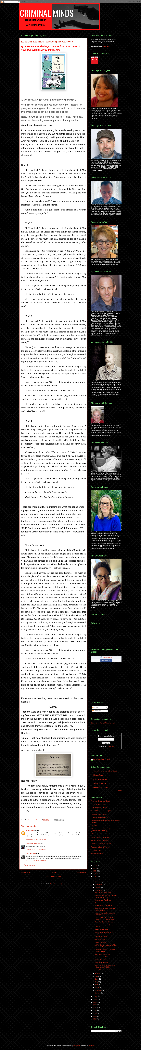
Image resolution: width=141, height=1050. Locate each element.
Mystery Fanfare (98, 775)
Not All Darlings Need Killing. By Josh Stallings (105, 909)
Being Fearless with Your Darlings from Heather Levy (105, 896)
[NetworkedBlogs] (106, 657)
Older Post (81, 872)
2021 (95, 879)
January (98, 993)
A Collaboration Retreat (102, 957)
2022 (95, 876)
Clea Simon (30, 830)
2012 (95, 1019)
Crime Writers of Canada (99, 807)
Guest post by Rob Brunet (103, 900)
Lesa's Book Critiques (100, 787)
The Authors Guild (97, 853)
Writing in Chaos (100, 939)
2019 (95, 999)
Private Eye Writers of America (101, 844)
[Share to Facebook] (61, 820)
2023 (95, 874)
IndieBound (94, 826)
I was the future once (101, 962)
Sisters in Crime (96, 850)
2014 (95, 1013)
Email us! (105, 46)
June (97, 979)
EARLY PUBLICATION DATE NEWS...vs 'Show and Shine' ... (105, 918)
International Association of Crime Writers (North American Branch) (104, 830)
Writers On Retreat (101, 960)
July (96, 976)
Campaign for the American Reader (105, 771)
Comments (97, 711)
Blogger (91, 1045)
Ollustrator (76, 1045)
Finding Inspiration (100, 942)
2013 (95, 1016)
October (98, 887)
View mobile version (53, 876)
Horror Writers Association (99, 817)
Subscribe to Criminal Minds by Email (103, 723)
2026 (95, 865)
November (98, 884)
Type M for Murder (99, 783)
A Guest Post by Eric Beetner (104, 970)
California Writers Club (98, 804)
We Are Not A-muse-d (101, 929)
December (98, 882)
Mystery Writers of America (100, 840)
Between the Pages (101, 937)
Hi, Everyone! (99, 903)
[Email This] (55, 820)
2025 (95, 868)
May (96, 982)
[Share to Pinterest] (63, 820)
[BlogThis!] (57, 820)
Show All (119, 790)
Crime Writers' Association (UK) (101, 811)
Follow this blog (106, 660)
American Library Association (100, 801)
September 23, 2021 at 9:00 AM (36, 840)
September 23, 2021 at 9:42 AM (36, 849)
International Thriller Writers (100, 834)
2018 (95, 1002)
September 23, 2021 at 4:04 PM (36, 861)
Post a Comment (29, 865)
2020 (95, 996)
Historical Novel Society (98, 814)
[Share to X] (59, 820)
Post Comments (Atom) (57, 884)
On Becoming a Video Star (103, 905)
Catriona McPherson (35, 820)
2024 (95, 871)
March (97, 987)
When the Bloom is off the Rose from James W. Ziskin (105, 966)
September (99, 890)
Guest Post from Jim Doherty (104, 922)
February (98, 990)
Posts (96, 707)
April (96, 984)
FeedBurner (110, 746)
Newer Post (25, 872)
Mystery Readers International (100, 837)
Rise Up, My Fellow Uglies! (103, 892)
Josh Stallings (31, 853)
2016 (95, 1008)
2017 (95, 1005)
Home (54, 872)
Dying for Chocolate (100, 779)
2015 (95, 1010)
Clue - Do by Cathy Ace (102, 954)
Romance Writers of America (100, 847)
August (97, 973)
